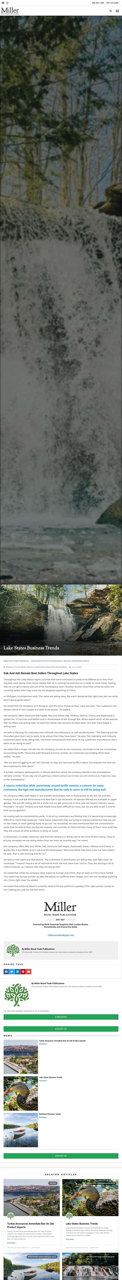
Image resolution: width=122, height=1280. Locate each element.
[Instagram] (7, 3)
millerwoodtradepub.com (61, 935)
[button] (117, 11)
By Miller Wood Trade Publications (38, 949)
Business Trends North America (76, 661)
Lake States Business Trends (50, 1077)
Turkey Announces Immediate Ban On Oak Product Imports (62, 1041)
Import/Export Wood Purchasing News (46, 661)
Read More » (43, 1044)
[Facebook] (3, 3)
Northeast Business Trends (50, 1114)
